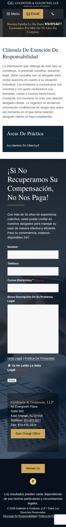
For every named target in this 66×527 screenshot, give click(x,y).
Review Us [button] (33, 468)
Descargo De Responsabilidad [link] (20, 516)
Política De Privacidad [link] (39, 358)
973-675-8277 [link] (32, 420)
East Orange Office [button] (28, 433)
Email (35, 13)
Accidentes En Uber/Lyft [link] (23, 145)
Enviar (12, 380)
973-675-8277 (53, 23)
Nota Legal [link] (14, 358)
